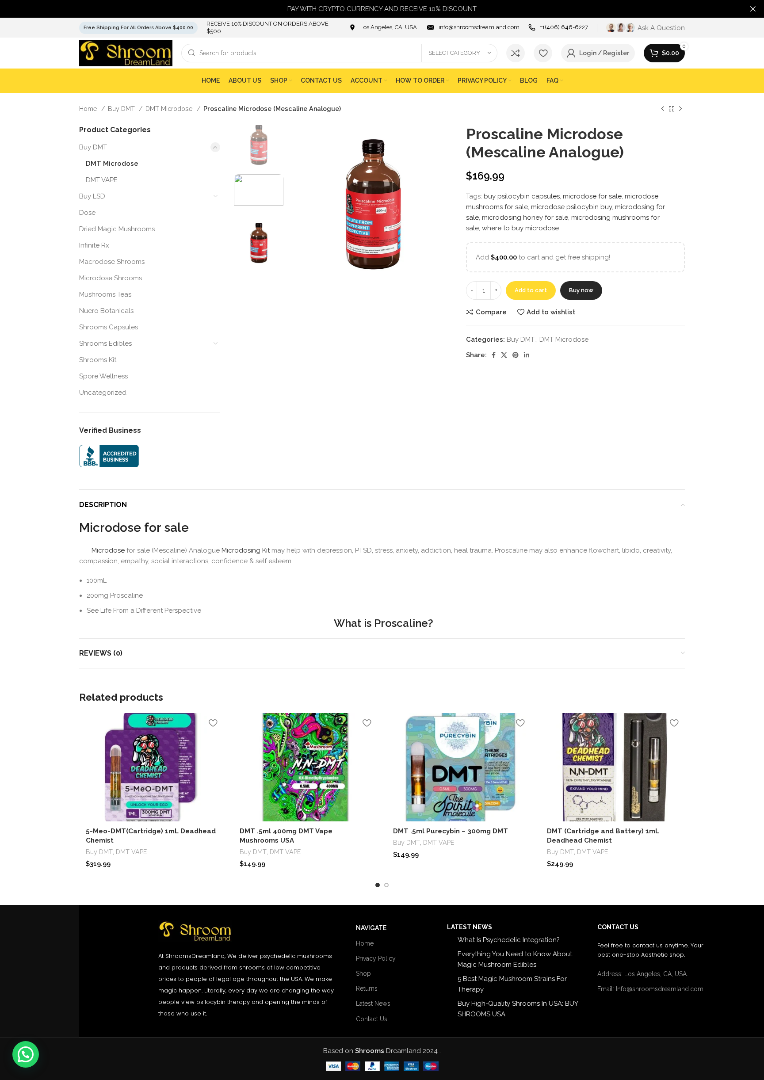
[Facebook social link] (493, 355)
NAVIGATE (371, 927)
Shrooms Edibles (105, 343)
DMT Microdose (170, 108)
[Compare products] (515, 53)
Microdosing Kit (245, 550)
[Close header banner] (753, 9)
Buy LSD (92, 196)
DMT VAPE (102, 180)
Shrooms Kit (97, 360)
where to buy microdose (520, 228)
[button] (25, 1054)
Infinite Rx (94, 245)
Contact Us (371, 1019)
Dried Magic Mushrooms (117, 229)
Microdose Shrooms (110, 278)
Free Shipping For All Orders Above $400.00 (138, 28)
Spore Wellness (103, 376)
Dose (87, 213)
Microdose (108, 550)
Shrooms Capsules (108, 327)
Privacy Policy (376, 958)
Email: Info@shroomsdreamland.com (650, 988)
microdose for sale (592, 196)
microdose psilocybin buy (571, 207)
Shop (363, 973)
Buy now (581, 290)
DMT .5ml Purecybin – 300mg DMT (450, 831)
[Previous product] (662, 108)
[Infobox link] (383, 27)
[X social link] (504, 355)
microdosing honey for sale (525, 217)
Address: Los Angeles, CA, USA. (642, 973)
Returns (367, 988)
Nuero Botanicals (106, 311)
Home (89, 108)
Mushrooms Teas (105, 294)
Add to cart (531, 290)
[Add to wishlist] (213, 723)
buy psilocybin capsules (522, 196)
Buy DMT (122, 108)
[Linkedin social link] (526, 355)
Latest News (373, 1003)
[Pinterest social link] (515, 355)
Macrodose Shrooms (112, 262)
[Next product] (680, 108)
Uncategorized (102, 393)
